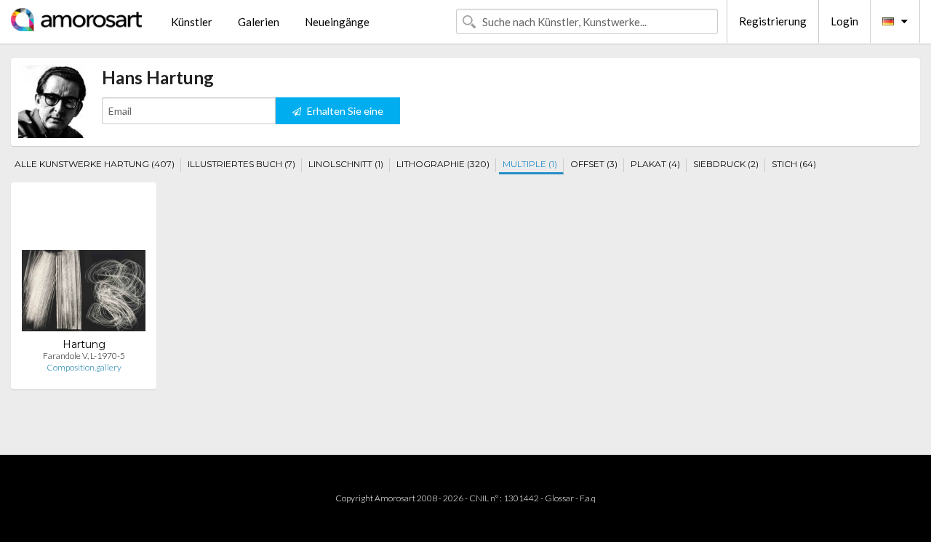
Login (844, 21)
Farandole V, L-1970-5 (84, 355)
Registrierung (773, 21)
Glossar (559, 498)
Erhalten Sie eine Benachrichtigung (340, 114)
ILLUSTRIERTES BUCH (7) (241, 163)
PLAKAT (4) (655, 163)
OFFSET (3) (594, 163)
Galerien (258, 21)
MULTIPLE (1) (530, 163)
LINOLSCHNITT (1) (345, 163)
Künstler (191, 21)
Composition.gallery (84, 367)
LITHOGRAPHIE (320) (443, 163)
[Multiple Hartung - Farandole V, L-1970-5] (83, 265)
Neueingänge (337, 21)
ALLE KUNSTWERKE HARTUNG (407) (95, 163)
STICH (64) (794, 163)
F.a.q (588, 498)
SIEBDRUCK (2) (726, 163)
